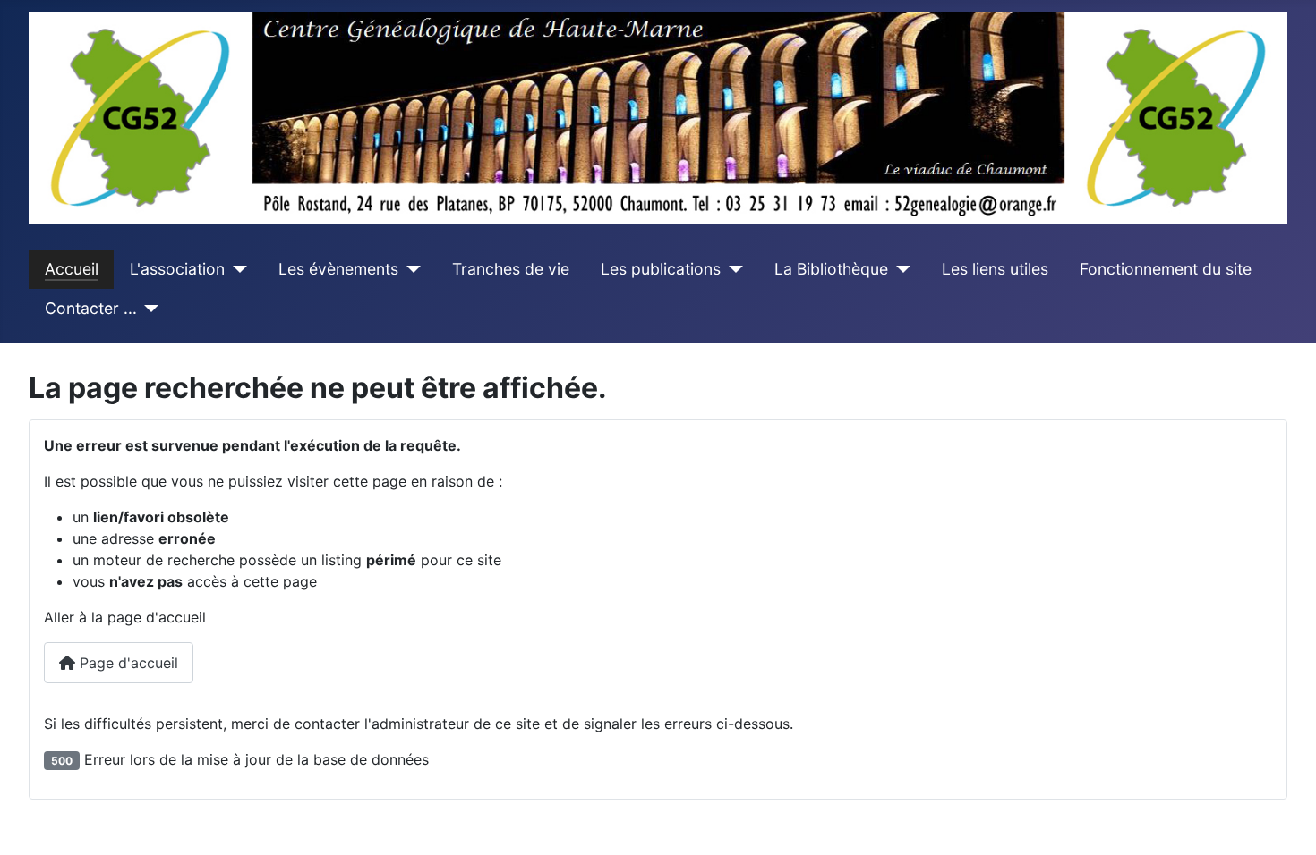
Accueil (71, 268)
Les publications (661, 268)
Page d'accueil (126, 663)
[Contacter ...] (148, 308)
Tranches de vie (510, 268)
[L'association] (236, 269)
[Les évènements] (409, 269)
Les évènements (338, 268)
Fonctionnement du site (1166, 268)
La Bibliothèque (831, 268)
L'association (177, 268)
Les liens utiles (995, 268)
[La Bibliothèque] (899, 269)
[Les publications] (732, 269)
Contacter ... (91, 308)
